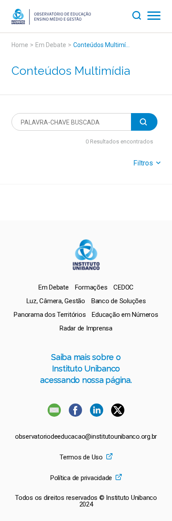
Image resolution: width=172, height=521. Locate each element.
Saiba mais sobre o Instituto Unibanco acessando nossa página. (85, 368)
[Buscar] (139, 14)
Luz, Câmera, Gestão (55, 301)
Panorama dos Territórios (50, 315)
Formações (91, 287)
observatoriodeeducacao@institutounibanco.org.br (86, 436)
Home (19, 44)
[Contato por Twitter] (117, 414)
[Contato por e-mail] (54, 414)
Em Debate (50, 44)
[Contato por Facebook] (76, 414)
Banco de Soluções (118, 301)
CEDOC (123, 287)
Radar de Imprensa (86, 328)
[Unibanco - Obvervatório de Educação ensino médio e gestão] (51, 22)
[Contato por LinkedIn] (97, 414)
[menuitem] (53, 287)
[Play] (144, 122)
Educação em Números (125, 315)
